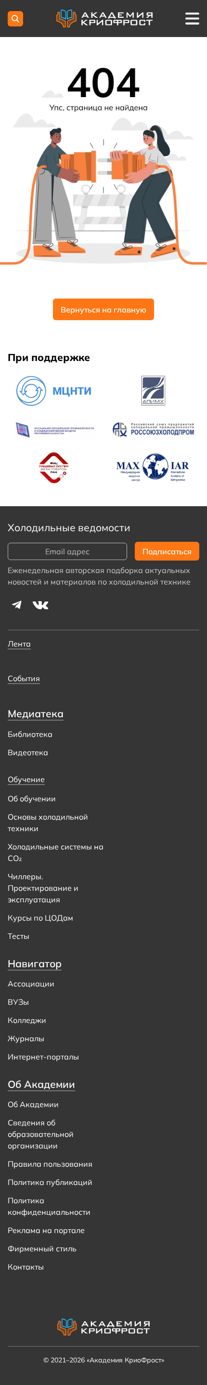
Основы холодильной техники (48, 822)
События (24, 678)
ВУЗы (18, 1002)
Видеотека (28, 752)
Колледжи (27, 1020)
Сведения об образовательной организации (41, 1134)
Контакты (26, 1267)
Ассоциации (31, 983)
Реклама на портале (46, 1230)
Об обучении (32, 798)
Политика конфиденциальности (49, 1206)
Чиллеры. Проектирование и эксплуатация (43, 888)
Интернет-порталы (43, 1056)
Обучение (26, 779)
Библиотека (30, 734)
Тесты (18, 936)
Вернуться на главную (103, 309)
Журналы (26, 1038)
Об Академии (33, 1104)
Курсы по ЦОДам (40, 918)
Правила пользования (50, 1164)
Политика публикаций (50, 1182)
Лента (19, 644)
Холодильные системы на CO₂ (56, 852)
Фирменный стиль (42, 1248)
